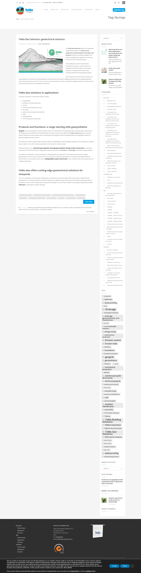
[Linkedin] (23, 2)
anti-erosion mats (26, 195)
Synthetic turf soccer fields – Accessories (114, 240)
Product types (21, 528)
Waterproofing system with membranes (114, 281)
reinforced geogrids (112, 381)
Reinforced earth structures (83, 207)
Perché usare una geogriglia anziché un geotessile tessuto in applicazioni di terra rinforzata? (112, 481)
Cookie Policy (74, 571)
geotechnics (71, 198)
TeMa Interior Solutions (113, 437)
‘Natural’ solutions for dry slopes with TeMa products (115, 81)
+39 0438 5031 (47, 2)
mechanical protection (108, 368)
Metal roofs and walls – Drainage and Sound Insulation (114, 146)
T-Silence (107, 416)
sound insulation (109, 401)
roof (106, 397)
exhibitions (107, 347)
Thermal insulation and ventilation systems (112, 162)
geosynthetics (111, 360)
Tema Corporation (44, 44)
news (108, 180)
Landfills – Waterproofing (114, 221)
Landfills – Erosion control (114, 215)
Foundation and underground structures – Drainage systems (112, 125)
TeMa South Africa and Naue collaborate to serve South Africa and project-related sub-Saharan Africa (115, 53)
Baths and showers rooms (114, 265)
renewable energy (110, 391)
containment (81, 195)
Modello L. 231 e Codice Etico (109, 491)
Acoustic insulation (112, 250)
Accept (114, 566)
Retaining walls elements (114, 153)
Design (105, 306)
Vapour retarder (111, 171)
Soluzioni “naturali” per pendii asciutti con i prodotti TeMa (115, 500)
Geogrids (65, 207)
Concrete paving (112, 103)
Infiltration (107, 364)
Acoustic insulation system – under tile (114, 254)
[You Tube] (20, 2)
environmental (111, 201)
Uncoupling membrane (113, 277)
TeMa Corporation (113, 425)
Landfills (71, 207)
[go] (121, 38)
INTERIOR (106, 247)
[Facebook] (17, 2)
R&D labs (106, 372)
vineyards (82, 198)
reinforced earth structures (111, 376)
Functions (20, 533)
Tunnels (49, 209)
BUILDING (106, 98)
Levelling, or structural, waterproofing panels (112, 274)
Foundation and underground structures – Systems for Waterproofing (113, 141)
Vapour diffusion (112, 168)
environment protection (108, 336)
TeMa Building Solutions (111, 420)
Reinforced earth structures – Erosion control (114, 232)
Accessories (107, 296)
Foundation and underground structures (112, 113)
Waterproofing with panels (114, 285)
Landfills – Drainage (112, 212)
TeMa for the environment (113, 428)
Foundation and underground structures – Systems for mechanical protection (112, 133)
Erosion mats (52, 198)
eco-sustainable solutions (109, 327)
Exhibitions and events (113, 177)
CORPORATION (107, 174)
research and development (112, 394)
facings (62, 198)
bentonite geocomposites (42, 195)
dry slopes (106, 323)
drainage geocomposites (37, 198)
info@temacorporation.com (65, 539)
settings (88, 571)
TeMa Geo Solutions (109, 432)
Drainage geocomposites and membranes (40, 207)
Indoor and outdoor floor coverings (113, 269)
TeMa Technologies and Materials (113, 187)
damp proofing (111, 303)
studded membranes (108, 405)
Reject (125, 566)
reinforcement (107, 387)
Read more (88, 202)
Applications (20, 530)
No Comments (90, 211)
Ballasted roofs (111, 101)
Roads (20, 209)
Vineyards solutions (109, 447)
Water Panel (107, 450)
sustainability (108, 410)
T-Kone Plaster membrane (111, 413)
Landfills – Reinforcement (114, 218)
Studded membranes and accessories (113, 157)
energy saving (110, 331)
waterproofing (111, 453)
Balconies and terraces (113, 262)
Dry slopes (110, 198)
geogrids (109, 357)
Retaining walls (111, 150)
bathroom (108, 299)
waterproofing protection (111, 456)
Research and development (115, 183)
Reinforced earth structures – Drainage (114, 228)
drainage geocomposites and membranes (110, 318)
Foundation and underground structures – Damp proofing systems (112, 119)
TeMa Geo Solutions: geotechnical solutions (42, 39)
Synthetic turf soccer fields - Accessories (35, 209)
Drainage (23, 198)
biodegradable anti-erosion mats (63, 195)
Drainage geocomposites (114, 106)
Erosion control (113, 340)
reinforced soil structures (111, 384)
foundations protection (111, 353)
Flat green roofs (111, 109)
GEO (61, 207)
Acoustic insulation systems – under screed (114, 258)
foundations (109, 350)
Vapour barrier (111, 166)
